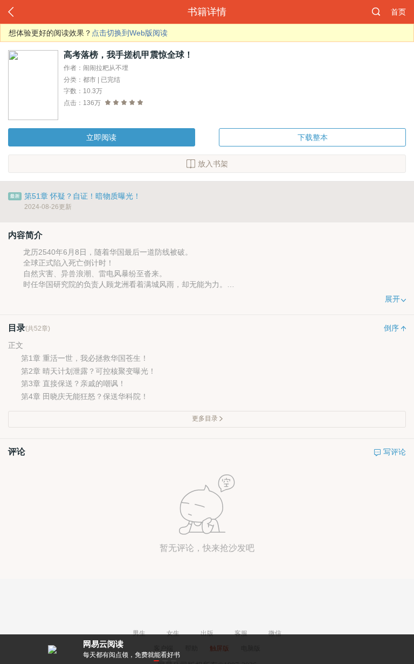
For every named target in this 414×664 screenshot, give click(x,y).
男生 (139, 633)
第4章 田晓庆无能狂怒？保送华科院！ (84, 396)
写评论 (394, 452)
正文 (15, 345)
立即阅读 (101, 137)
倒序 (391, 328)
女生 (173, 633)
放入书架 (213, 163)
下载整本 (313, 137)
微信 (274, 633)
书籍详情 (207, 11)
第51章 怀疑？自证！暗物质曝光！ (82, 196)
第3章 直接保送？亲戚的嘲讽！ (73, 383)
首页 (398, 12)
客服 (240, 633)
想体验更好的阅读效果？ (88, 33)
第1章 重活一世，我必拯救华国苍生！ (84, 358)
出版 (207, 633)
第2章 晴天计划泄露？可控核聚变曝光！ (88, 371)
